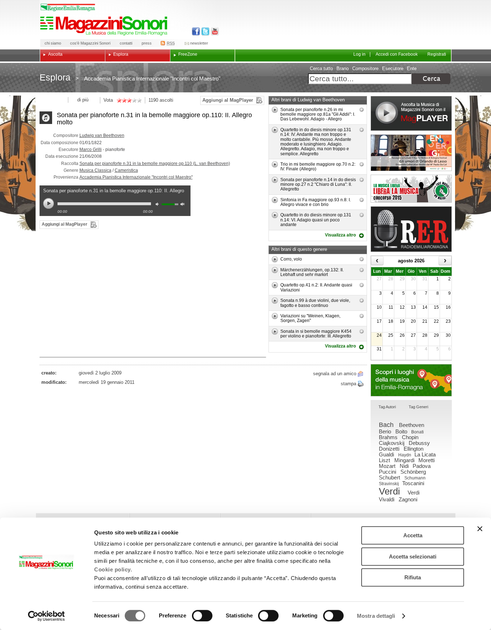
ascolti (166, 100)
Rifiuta (412, 577)
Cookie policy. (113, 569)
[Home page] (105, 26)
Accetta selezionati (412, 556)
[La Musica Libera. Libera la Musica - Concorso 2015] (411, 188)
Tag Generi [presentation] (418, 407)
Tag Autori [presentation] (387, 407)
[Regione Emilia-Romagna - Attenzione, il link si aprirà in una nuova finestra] (68, 8)
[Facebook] (196, 31)
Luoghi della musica (411, 380)
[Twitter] (205, 31)
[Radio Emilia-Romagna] (411, 229)
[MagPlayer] (411, 113)
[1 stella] (118, 100)
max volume (183, 205)
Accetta (412, 535)
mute (159, 205)
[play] (275, 110)
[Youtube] (213, 31)
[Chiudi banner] (479, 528)
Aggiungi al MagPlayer (227, 100)
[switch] (202, 615)
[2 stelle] (121, 100)
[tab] (387, 407)
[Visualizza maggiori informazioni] (361, 109)
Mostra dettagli (376, 616)
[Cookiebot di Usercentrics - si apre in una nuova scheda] (46, 616)
